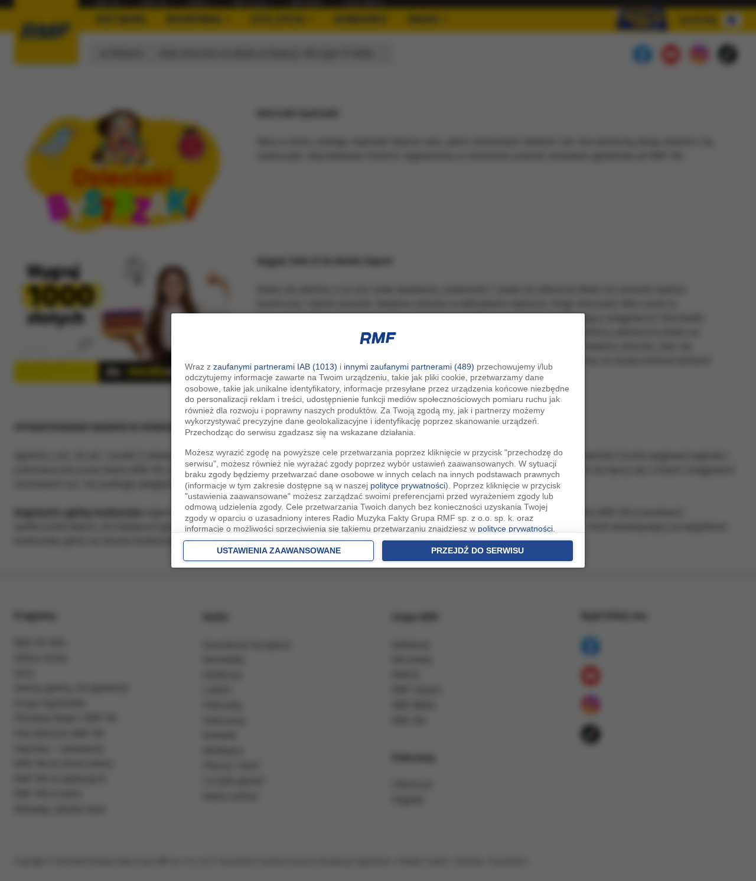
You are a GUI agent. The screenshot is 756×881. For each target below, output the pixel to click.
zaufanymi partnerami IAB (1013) (275, 366)
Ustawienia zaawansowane (279, 550)
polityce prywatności (407, 485)
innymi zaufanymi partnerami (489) (409, 366)
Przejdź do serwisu (477, 550)
